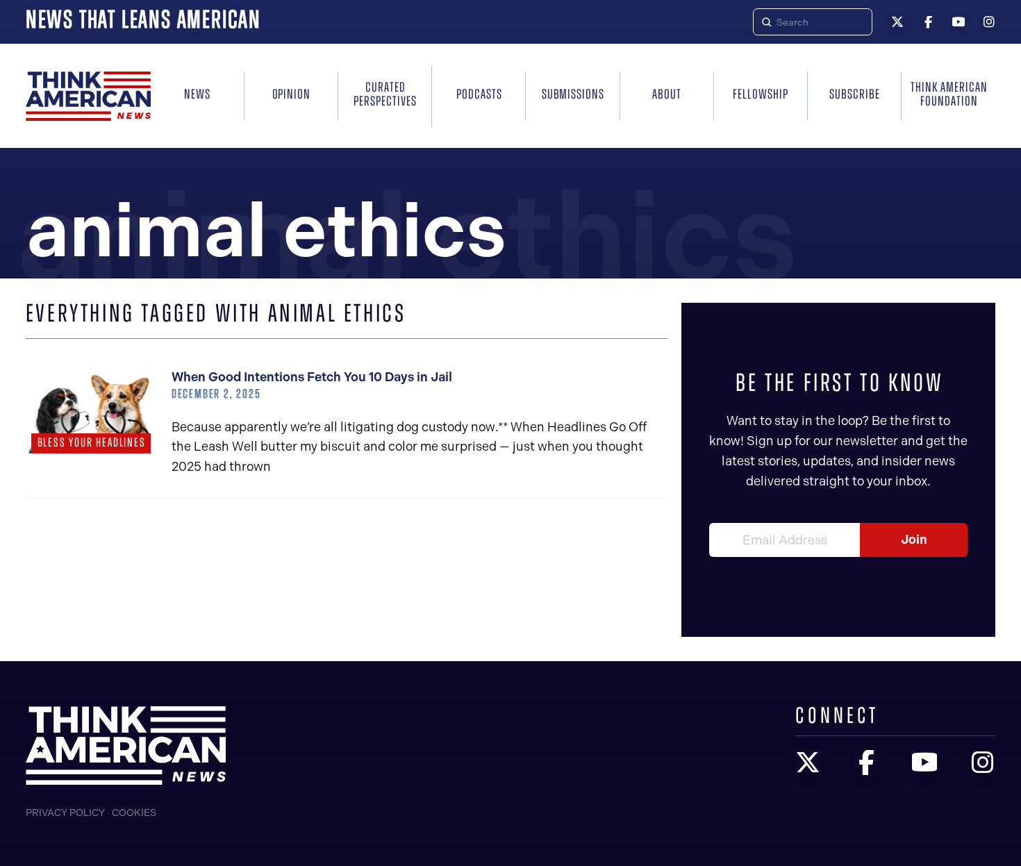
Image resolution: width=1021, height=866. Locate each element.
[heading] (88, 96)
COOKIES (134, 813)
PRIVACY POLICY (65, 813)
